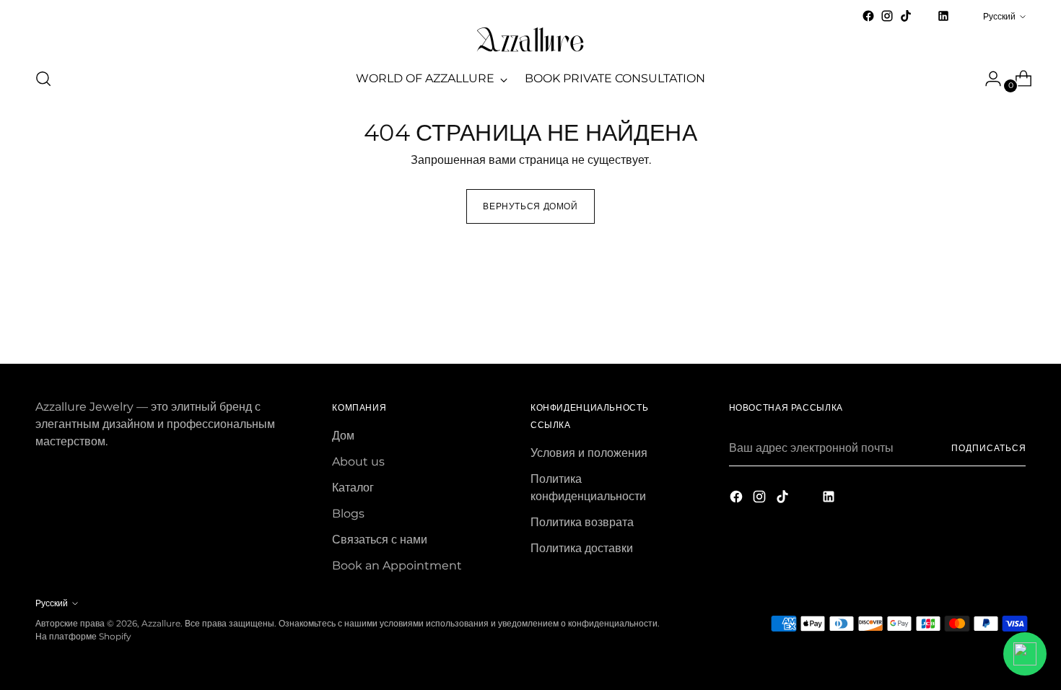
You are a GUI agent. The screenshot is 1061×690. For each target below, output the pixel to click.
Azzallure (160, 623)
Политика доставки (581, 548)
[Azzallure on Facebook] (868, 15)
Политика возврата (582, 522)
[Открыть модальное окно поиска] (43, 78)
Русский (999, 16)
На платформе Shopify (83, 636)
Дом (343, 435)
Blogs (348, 513)
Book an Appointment (397, 565)
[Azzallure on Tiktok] (905, 15)
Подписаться (988, 447)
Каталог (353, 487)
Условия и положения (588, 453)
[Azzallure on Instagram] (887, 15)
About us (358, 461)
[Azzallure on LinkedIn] (943, 15)
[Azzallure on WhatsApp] (962, 15)
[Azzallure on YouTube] (924, 20)
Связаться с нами (379, 539)
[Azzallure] (530, 40)
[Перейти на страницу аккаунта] (987, 78)
